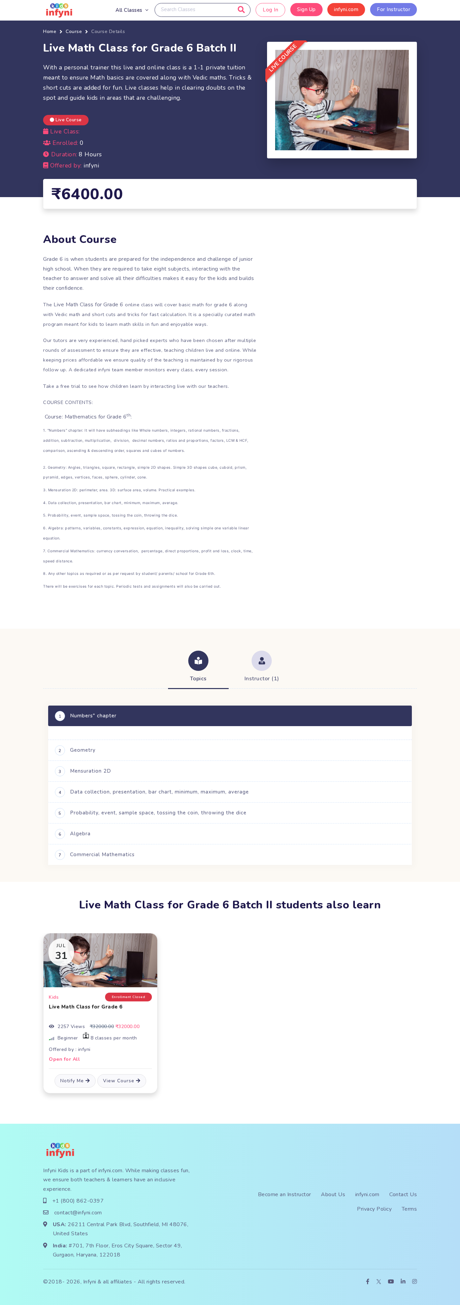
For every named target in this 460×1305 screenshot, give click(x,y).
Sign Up (306, 9)
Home (49, 31)
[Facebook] (368, 1281)
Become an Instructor (284, 1194)
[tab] (198, 667)
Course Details (108, 31)
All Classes (129, 10)
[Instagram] (414, 1281)
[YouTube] (391, 1281)
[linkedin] (403, 1281)
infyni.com (346, 9)
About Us (333, 1194)
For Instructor (393, 9)
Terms (409, 1209)
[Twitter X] (378, 1281)
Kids (54, 997)
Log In (270, 9)
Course (74, 31)
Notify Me (73, 1081)
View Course (119, 1081)
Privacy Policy (374, 1209)
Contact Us (403, 1194)
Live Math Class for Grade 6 (86, 1006)
